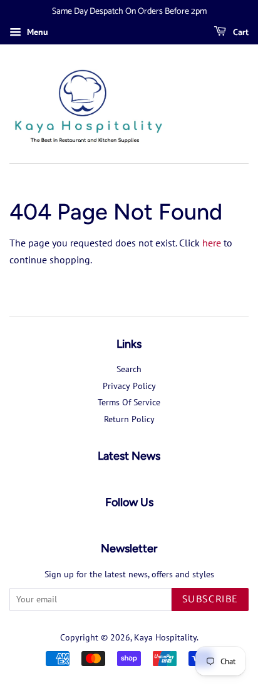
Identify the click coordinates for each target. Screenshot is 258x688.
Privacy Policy (129, 386)
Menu (36, 32)
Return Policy (129, 419)
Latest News (129, 456)
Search (129, 369)
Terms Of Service (129, 402)
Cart (240, 33)
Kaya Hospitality (165, 637)
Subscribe (210, 599)
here (211, 242)
